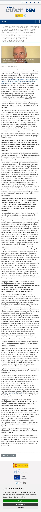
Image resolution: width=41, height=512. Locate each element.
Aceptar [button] (20, 501)
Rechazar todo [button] (20, 504)
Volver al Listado (9, 455)
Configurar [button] (20, 507)
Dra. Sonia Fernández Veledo (14, 393)
